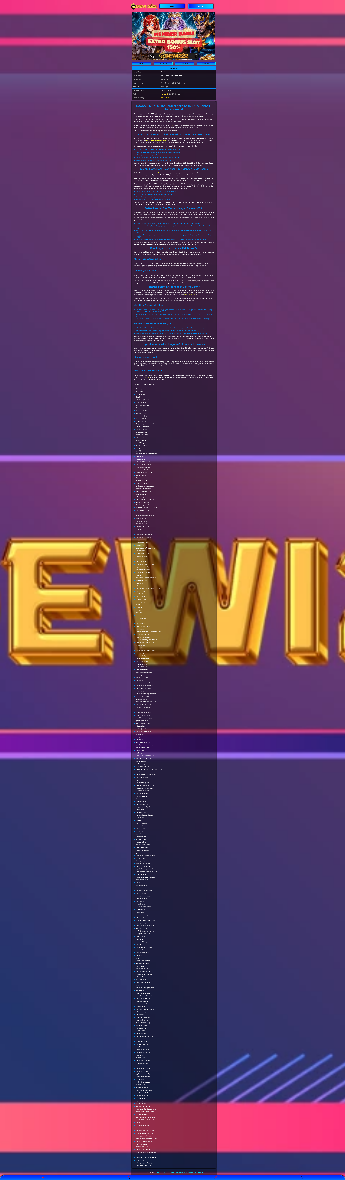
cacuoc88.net (140, 828)
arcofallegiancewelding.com (145, 683)
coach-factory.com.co (143, 993)
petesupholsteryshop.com (144, 1163)
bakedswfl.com (141, 726)
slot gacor (139, 391)
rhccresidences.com (142, 1114)
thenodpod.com (141, 1101)
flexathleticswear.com (143, 572)
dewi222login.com (142, 443)
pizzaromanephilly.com (143, 1125)
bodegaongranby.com (143, 934)
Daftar (129, 1179)
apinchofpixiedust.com (143, 1093)
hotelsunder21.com (142, 580)
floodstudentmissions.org (144, 1017)
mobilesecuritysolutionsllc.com (146, 702)
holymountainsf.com (142, 977)
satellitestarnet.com (142, 502)
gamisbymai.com (141, 556)
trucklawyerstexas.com (143, 715)
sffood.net (139, 799)
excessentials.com (142, 1044)
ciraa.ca (138, 820)
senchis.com (140, 621)
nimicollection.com (142, 521)
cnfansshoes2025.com (143, 626)
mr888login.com (141, 594)
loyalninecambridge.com (144, 1149)
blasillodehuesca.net (142, 777)
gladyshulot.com (141, 899)
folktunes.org (140, 909)
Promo (43, 1179)
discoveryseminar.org (143, 866)
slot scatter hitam (142, 408)
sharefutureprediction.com (145, 505)
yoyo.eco (139, 1066)
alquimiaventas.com (142, 658)
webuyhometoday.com (143, 491)
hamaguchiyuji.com (142, 737)
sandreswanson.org (142, 979)
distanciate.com (141, 836)
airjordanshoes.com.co (143, 982)
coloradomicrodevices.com (145, 925)
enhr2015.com (140, 966)
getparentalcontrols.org (144, 974)
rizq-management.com (143, 707)
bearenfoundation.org (143, 804)
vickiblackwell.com (142, 1071)
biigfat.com (139, 753)
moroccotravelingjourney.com (146, 578)
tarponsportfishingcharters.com (146, 454)
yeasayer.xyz (140, 810)
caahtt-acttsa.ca (141, 823)
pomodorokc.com (142, 1128)
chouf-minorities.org (143, 893)
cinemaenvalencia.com (143, 907)
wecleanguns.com (142, 675)
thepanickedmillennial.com (145, 564)
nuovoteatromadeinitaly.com (145, 877)
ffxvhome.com (140, 1058)
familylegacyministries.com (145, 486)
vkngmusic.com (141, 901)
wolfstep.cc (140, 1014)
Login (215, 1179)
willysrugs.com (141, 729)
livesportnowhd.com (143, 648)
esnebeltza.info (141, 858)
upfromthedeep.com (143, 783)
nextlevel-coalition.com (144, 704)
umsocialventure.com (143, 1068)
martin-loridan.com (142, 526)
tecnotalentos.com (142, 532)
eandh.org (139, 575)
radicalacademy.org (142, 1087)
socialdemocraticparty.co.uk (145, 988)
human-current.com (142, 1095)
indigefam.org (140, 917)
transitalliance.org (142, 915)
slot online (159, 173)
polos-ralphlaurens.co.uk (144, 996)
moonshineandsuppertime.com (146, 1139)
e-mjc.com (139, 529)
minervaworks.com (142, 1147)
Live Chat (301, 1179)
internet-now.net (141, 796)
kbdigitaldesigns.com (143, 1082)
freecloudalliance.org (143, 1023)
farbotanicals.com (142, 772)
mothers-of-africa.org (143, 850)
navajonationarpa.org (143, 1060)
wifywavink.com (141, 1025)
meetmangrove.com (142, 952)
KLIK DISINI (165, 98)
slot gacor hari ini (143, 377)
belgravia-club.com (142, 1050)
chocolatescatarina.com (144, 464)
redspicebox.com (141, 494)
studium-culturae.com (143, 863)
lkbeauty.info (140, 545)
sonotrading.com (141, 928)
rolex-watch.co (141, 1039)
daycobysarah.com (142, 696)
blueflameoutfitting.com (144, 537)
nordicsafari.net (141, 842)
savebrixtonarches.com (143, 1106)
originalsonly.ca (141, 818)
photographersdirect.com (144, 1136)
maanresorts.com (142, 524)
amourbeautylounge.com (144, 1090)
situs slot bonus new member (146, 424)
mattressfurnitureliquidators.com (147, 1109)
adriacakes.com (141, 459)
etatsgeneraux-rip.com (143, 896)
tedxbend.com (140, 1079)
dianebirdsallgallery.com (144, 890)
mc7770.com (140, 615)
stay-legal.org (140, 861)
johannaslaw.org (141, 885)
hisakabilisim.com (142, 543)
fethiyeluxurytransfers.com (145, 516)
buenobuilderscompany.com (145, 688)
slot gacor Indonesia (143, 405)
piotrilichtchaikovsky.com (144, 472)
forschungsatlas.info (142, 874)
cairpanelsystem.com (143, 1052)
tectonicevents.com (142, 553)
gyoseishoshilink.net (142, 791)
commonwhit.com (142, 513)
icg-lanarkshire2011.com (144, 1074)
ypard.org (139, 955)
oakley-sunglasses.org (143, 1012)
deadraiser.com (141, 1031)
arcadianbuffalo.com (143, 462)
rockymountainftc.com (143, 489)
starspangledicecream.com (145, 788)
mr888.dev (139, 605)
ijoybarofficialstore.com (144, 742)
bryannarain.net (141, 780)
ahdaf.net (139, 944)
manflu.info (139, 939)
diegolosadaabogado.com (144, 534)
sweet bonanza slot (142, 421)
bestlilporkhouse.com (143, 961)
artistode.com (140, 629)
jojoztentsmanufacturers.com (146, 548)
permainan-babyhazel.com (145, 642)
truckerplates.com (142, 483)
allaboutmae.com (141, 1098)
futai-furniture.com (142, 699)
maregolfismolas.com (143, 847)
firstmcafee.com (141, 1041)
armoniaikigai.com (142, 656)
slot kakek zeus (141, 413)
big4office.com (141, 1006)
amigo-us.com (140, 912)
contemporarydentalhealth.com (146, 1157)
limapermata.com (141, 475)
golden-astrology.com (143, 667)
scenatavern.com (141, 923)
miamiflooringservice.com (144, 718)
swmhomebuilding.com (143, 710)
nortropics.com (141, 551)
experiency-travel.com (143, 567)
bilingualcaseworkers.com (144, 685)
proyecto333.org (141, 942)
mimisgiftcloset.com (142, 747)
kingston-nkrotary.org (143, 812)
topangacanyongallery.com (145, 1112)
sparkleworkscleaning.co (144, 723)
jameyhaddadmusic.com (144, 672)
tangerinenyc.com (142, 958)
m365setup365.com (142, 1001)
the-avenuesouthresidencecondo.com (148, 1004)
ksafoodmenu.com (142, 1144)
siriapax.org (140, 990)
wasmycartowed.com (143, 1077)
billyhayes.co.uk (141, 1028)
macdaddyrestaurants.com (145, 971)
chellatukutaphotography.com (146, 694)
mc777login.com (141, 596)
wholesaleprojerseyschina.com (146, 774)
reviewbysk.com (141, 480)
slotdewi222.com (141, 440)
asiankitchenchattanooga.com (146, 1152)
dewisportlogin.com (142, 427)
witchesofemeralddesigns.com (146, 650)
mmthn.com (140, 750)
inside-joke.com (141, 904)
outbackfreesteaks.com (144, 947)
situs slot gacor (189, 295)
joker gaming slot (142, 402)
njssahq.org (139, 853)
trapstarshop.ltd (141, 831)
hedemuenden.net (142, 793)
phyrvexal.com (141, 618)
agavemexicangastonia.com (145, 1120)
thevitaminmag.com (142, 766)
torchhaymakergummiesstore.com (147, 745)
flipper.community (142, 801)
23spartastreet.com (142, 634)
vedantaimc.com (141, 518)
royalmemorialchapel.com (144, 1133)
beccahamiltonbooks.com (144, 1036)
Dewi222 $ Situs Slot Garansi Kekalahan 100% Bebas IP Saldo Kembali (180, 1172)
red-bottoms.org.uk (142, 834)
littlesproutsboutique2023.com (146, 507)
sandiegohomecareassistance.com (147, 1155)
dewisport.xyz (140, 437)
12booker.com (140, 623)
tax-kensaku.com (141, 761)
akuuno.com (140, 680)
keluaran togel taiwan (143, 400)
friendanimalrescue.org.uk (144, 869)
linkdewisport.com (142, 432)
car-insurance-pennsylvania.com (147, 872)
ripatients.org (140, 764)
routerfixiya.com (141, 1103)
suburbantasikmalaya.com (144, 470)
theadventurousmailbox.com (145, 785)
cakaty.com (139, 586)
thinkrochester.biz (142, 969)
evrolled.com (140, 559)
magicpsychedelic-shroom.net (146, 807)
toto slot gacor (141, 418)
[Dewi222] (144, 6)
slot (172, 125)
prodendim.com (141, 653)
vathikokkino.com (142, 1020)
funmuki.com (140, 734)
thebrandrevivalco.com (143, 712)
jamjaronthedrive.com (143, 963)
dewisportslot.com (142, 429)
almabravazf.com (141, 540)
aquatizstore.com (142, 664)
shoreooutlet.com (142, 478)
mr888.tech (139, 607)
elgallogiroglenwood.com (144, 1141)
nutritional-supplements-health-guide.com (150, 769)
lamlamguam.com (142, 677)
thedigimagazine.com (143, 669)
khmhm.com (140, 739)
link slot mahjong (141, 416)
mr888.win (139, 610)
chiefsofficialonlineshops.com (146, 1009)
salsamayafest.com (142, 602)
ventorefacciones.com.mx (144, 758)
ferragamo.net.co (141, 985)
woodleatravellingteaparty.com (146, 640)
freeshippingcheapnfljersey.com (146, 855)
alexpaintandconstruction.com (146, 499)
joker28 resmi (140, 394)
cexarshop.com (141, 691)
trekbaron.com (141, 1085)
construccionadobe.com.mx (145, 756)
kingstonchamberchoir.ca (144, 815)
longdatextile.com (142, 880)
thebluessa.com (141, 1160)
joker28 (138, 448)
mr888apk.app (141, 599)
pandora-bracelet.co (143, 998)
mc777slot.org (140, 591)
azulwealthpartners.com (144, 731)
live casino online (141, 410)
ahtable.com (140, 456)
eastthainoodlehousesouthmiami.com (148, 588)
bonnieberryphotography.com (146, 920)
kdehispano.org (141, 1033)
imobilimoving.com (142, 661)
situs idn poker (141, 397)
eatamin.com (140, 583)
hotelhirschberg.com (143, 467)
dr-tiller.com (140, 882)
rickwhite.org (140, 1122)
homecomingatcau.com (144, 1166)
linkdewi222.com (141, 445)
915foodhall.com (141, 561)
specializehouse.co (142, 721)
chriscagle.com (141, 936)
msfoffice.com (140, 1047)
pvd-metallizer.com (142, 950)
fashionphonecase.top (143, 845)
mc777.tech (139, 613)
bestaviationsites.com (143, 888)
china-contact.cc (141, 826)
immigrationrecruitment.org (145, 1130)
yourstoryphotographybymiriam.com (148, 632)
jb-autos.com (140, 645)
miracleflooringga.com (143, 637)
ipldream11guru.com (142, 510)
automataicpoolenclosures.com (146, 497)
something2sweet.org (143, 569)
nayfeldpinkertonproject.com (145, 931)
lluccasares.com (141, 839)
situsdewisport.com (142, 435)
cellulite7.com (140, 1055)
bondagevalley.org (142, 1063)
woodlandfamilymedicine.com (146, 1117)
